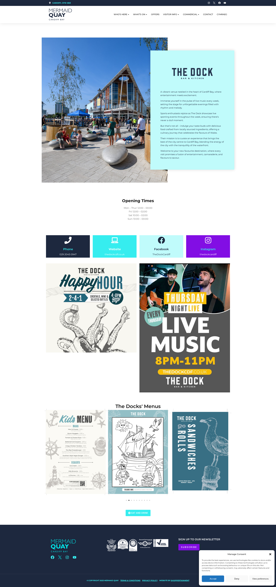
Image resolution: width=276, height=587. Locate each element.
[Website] (114, 240)
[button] (270, 554)
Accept (213, 579)
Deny (236, 579)
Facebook (161, 249)
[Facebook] (161, 240)
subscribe (189, 547)
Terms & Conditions (130, 580)
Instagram (208, 249)
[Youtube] (74, 557)
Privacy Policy (150, 580)
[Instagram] (208, 240)
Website (115, 249)
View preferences (260, 579)
